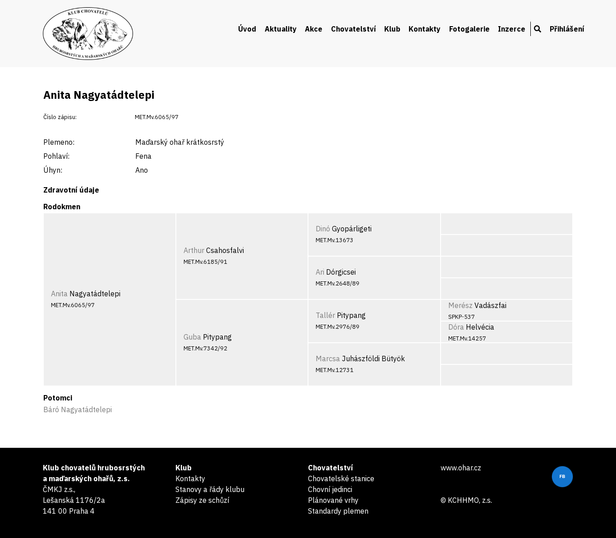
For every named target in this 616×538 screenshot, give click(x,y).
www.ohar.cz (461, 467)
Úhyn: (52, 170)
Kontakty (425, 28)
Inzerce (511, 28)
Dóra (456, 326)
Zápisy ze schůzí (202, 500)
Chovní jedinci (330, 489)
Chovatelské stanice (341, 478)
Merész (460, 305)
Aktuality (281, 28)
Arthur (194, 250)
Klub (392, 28)
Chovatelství (353, 28)
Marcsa (328, 358)
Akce (313, 28)
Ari (320, 271)
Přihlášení (567, 28)
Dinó (323, 228)
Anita (59, 293)
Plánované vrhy (333, 500)
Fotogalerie (469, 28)
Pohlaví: (56, 156)
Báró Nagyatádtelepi (77, 409)
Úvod (247, 28)
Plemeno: (58, 142)
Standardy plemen (338, 510)
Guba (192, 336)
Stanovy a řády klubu (209, 489)
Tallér (325, 315)
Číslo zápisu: (60, 117)
